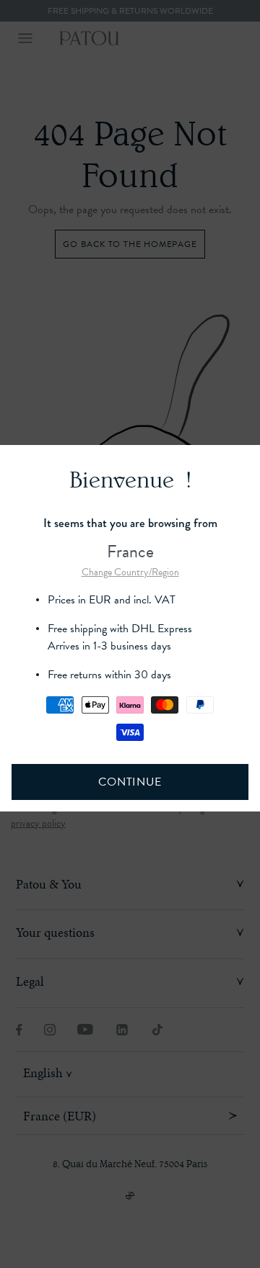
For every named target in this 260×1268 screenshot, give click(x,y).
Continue (129, 782)
